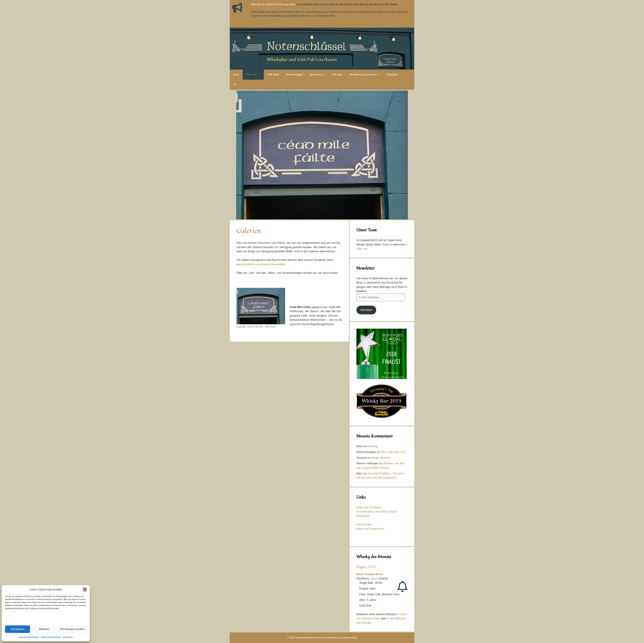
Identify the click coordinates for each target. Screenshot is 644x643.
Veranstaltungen (294, 74)
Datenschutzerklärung (29, 637)
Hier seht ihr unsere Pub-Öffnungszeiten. (273, 4)
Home (236, 74)
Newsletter (392, 74)
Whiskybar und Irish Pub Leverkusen (302, 60)
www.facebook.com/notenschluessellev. (261, 264)
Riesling (372, 446)
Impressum (68, 637)
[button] (85, 589)
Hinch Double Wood (369, 574)
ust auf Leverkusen (372, 528)
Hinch (374, 578)
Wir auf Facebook (370, 507)
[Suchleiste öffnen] (235, 85)
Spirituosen (316, 74)
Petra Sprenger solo (393, 452)
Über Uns (251, 74)
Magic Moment (381, 457)
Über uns (362, 248)
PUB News (273, 74)
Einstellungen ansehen (72, 629)
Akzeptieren (17, 629)
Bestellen (366, 310)
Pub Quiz (337, 74)
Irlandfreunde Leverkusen (363, 74)
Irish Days (365, 524)
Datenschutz (350, 637)
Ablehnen (44, 629)
